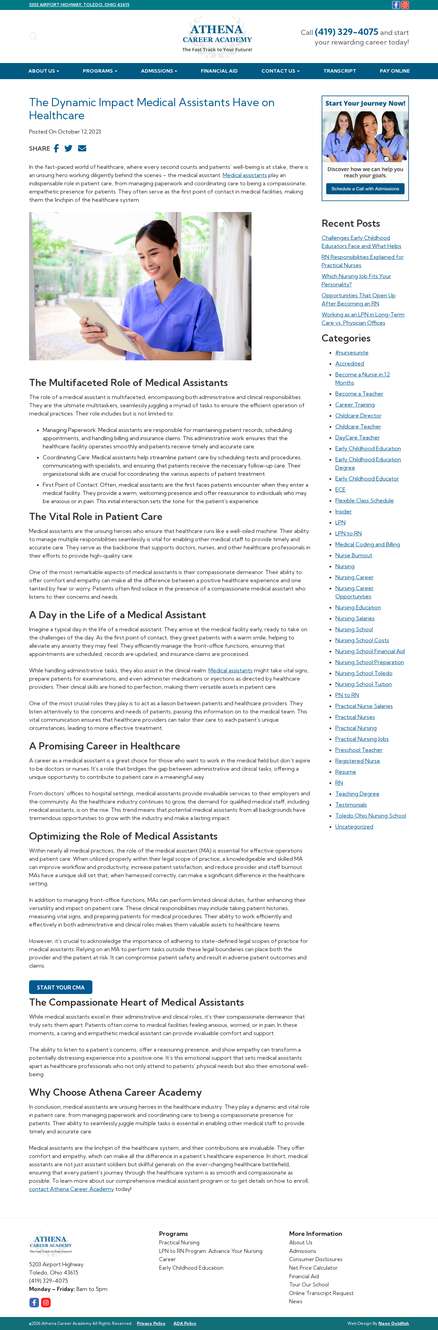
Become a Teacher (359, 393)
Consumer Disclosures (316, 1259)
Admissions (157, 71)
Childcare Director (358, 415)
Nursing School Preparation (369, 662)
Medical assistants (245, 175)
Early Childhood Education (368, 448)
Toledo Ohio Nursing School (370, 815)
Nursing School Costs (362, 640)
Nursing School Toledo (363, 673)
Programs (98, 71)
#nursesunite (352, 352)
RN (339, 782)
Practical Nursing (356, 727)
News (295, 1301)
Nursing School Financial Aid (370, 651)
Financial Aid (219, 71)
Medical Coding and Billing (367, 544)
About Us (41, 71)
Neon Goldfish (393, 1323)
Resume (345, 771)
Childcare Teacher (358, 426)
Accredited (349, 363)
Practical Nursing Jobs (362, 738)
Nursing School (354, 629)
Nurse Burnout (353, 555)
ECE (340, 489)
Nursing (345, 566)
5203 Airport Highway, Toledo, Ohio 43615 (79, 4)
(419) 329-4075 (346, 31)
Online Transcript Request (321, 1293)
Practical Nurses (355, 716)
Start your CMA (61, 987)
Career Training (355, 404)
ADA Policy (184, 1323)
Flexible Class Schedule (364, 500)
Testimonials (351, 804)
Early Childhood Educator (367, 478)
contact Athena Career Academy (71, 1188)
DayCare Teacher (357, 437)
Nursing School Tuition (363, 684)
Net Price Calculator (313, 1268)
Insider (343, 511)
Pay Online (395, 71)
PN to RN (347, 695)
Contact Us (278, 71)
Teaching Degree (357, 793)
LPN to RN (348, 533)
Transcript (339, 71)
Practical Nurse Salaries (364, 706)
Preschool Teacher (359, 749)
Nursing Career (354, 577)
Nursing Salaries (355, 618)
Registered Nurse (357, 760)
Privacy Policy (151, 1323)
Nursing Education (358, 607)
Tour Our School (309, 1284)
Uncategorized (354, 826)
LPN (340, 522)
